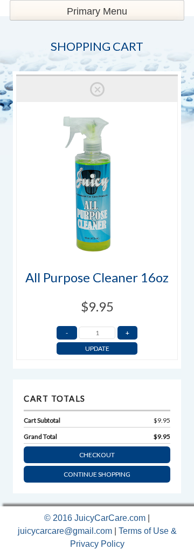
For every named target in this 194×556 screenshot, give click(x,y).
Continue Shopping (97, 474)
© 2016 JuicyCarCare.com (96, 518)
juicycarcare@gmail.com (65, 530)
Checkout (97, 455)
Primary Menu (97, 11)
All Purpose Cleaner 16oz (97, 277)
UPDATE (97, 348)
